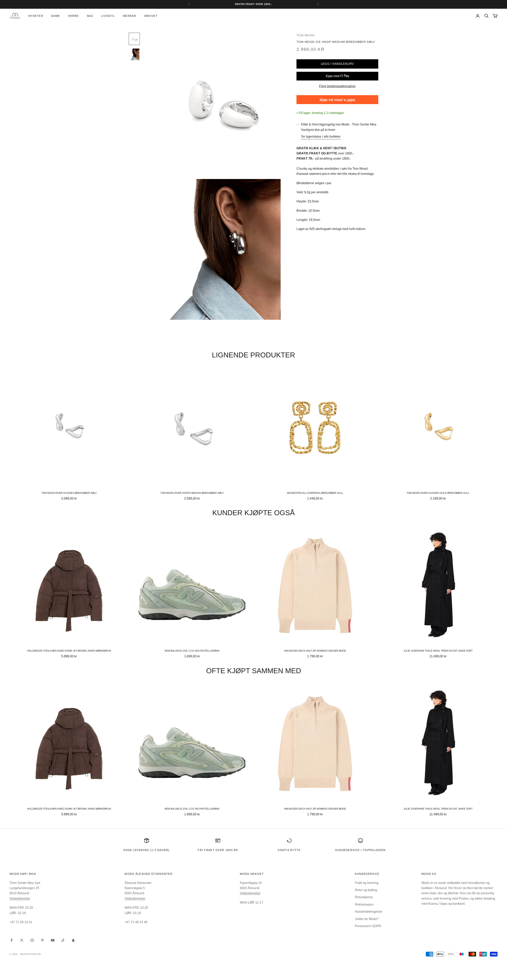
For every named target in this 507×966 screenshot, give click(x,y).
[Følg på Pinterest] (42, 940)
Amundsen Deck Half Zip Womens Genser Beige (315, 650)
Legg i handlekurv (337, 63)
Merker (129, 15)
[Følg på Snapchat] (73, 940)
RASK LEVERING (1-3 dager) (146, 850)
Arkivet (151, 15)
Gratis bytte (289, 850)
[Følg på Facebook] (11, 940)
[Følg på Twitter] (22, 940)
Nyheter (35, 15)
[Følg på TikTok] (63, 940)
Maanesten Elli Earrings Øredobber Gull (315, 493)
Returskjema (364, 897)
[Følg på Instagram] (32, 940)
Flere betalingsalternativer (337, 86)
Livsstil (108, 15)
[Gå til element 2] (134, 54)
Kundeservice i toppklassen (360, 850)
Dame (55, 15)
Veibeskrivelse (20, 898)
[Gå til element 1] (134, 39)
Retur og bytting (366, 890)
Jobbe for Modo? (366, 919)
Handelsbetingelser (368, 911)
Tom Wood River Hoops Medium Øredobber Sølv (192, 493)
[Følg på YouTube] (53, 940)
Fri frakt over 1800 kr (218, 850)
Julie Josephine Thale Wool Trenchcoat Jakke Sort (438, 650)
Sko (90, 15)
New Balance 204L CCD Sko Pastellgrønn (192, 650)
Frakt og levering (366, 883)
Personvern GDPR (368, 926)
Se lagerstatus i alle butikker (321, 136)
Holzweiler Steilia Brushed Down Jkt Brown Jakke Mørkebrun (69, 650)
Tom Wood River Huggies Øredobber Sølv (69, 493)
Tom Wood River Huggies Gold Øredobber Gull (438, 493)
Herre (73, 15)
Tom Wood (305, 35)
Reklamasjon (364, 904)
